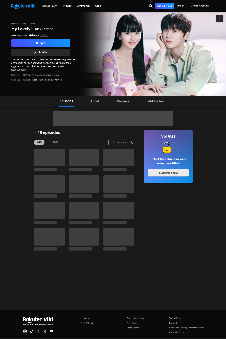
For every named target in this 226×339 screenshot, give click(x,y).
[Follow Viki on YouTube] (51, 332)
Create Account (200, 5)
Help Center (86, 318)
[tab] (66, 101)
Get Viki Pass (164, 5)
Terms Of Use (175, 318)
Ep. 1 (42, 43)
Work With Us (87, 322)
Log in (180, 5)
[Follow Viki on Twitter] (45, 332)
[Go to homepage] (23, 6)
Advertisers (132, 322)
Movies (67, 5)
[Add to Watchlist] (219, 18)
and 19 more (55, 79)
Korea (32, 23)
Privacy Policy (175, 322)
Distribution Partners (136, 318)
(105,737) (49, 29)
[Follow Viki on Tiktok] (32, 332)
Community (83, 5)
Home (14, 23)
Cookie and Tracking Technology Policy (186, 327)
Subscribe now (168, 172)
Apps (98, 5)
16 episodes (22, 35)
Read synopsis (18, 69)
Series (23, 23)
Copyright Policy (176, 332)
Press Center (133, 327)
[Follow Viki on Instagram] (25, 332)
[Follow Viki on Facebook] (38, 332)
